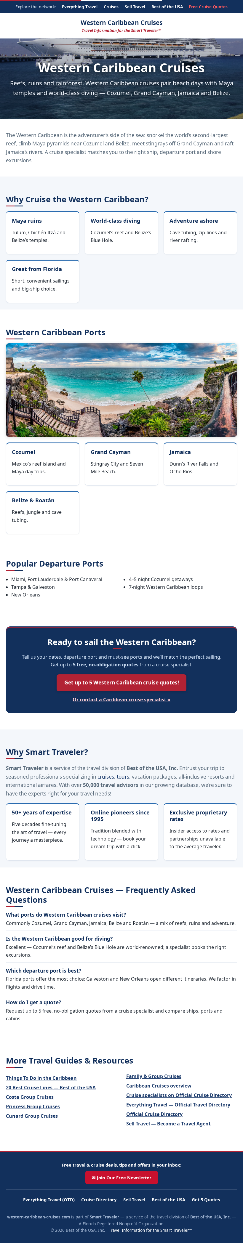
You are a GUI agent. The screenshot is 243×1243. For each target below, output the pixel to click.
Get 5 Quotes (206, 1199)
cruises (105, 776)
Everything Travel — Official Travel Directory (178, 1104)
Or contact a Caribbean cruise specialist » (121, 699)
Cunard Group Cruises (32, 1116)
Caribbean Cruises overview (158, 1085)
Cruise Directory (98, 1199)
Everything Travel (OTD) (49, 1199)
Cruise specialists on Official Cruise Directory (179, 1095)
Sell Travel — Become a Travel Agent (168, 1123)
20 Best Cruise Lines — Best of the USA (51, 1087)
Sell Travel (135, 6)
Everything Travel (79, 6)
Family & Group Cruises (153, 1076)
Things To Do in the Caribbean (41, 1078)
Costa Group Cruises (30, 1097)
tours (123, 776)
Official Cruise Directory (154, 1114)
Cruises (111, 6)
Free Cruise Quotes (208, 6)
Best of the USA (167, 6)
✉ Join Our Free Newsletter (121, 1178)
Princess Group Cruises (33, 1106)
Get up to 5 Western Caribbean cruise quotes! (121, 682)
